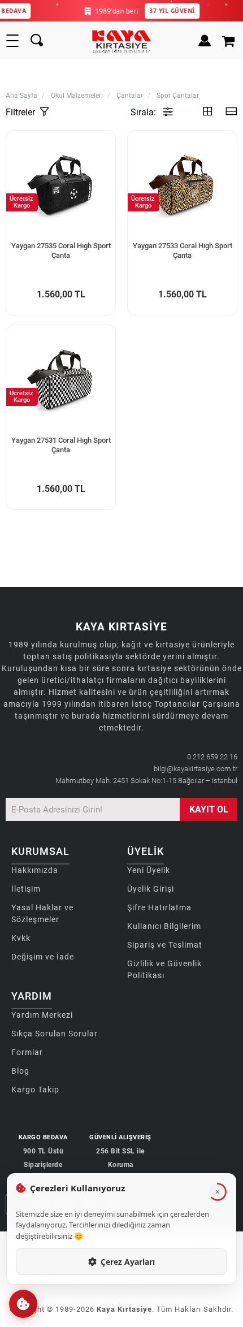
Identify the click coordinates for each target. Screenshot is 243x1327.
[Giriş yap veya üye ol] (204, 41)
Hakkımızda (34, 870)
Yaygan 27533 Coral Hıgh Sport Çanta (182, 250)
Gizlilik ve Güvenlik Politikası (164, 969)
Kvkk (21, 938)
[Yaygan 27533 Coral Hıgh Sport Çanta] (182, 185)
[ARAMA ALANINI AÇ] (37, 41)
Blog (20, 1070)
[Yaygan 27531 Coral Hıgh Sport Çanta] (61, 379)
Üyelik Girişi (150, 888)
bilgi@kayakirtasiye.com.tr (195, 768)
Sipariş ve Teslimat (164, 944)
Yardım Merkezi (42, 1014)
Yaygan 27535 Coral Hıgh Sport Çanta (61, 250)
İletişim (26, 888)
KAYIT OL (208, 809)
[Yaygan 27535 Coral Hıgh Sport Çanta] (61, 185)
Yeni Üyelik (148, 870)
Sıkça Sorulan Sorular (54, 1033)
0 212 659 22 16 (212, 757)
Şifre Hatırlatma (159, 907)
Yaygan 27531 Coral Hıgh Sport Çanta (61, 445)
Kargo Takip (35, 1089)
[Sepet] (229, 40)
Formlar (27, 1052)
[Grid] (207, 112)
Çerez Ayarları (128, 1261)
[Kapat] (217, 1191)
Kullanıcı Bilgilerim (164, 926)
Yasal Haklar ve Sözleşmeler (42, 913)
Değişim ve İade (42, 956)
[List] (231, 112)
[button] (23, 1304)
